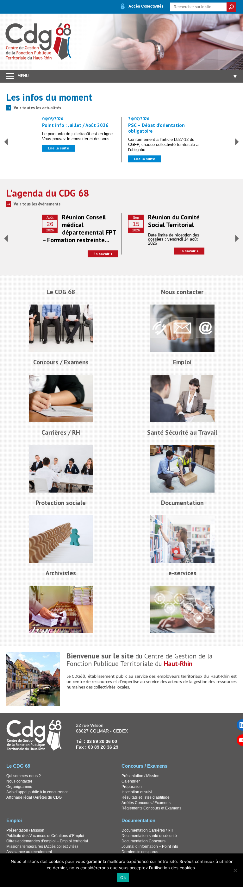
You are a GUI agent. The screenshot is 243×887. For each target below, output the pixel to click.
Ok (123, 877)
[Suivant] (237, 142)
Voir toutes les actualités (37, 108)
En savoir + (103, 253)
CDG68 (39, 42)
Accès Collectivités (146, 6)
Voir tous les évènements (37, 204)
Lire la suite (58, 148)
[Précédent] (6, 142)
